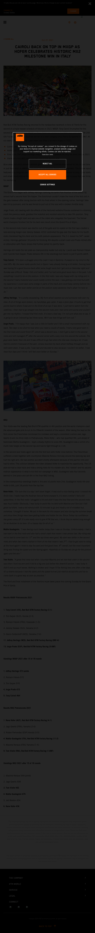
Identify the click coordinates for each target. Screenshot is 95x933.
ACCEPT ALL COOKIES (47, 175)
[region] (47, 161)
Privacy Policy (45, 154)
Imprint (51, 154)
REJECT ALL (47, 164)
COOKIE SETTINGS (47, 185)
